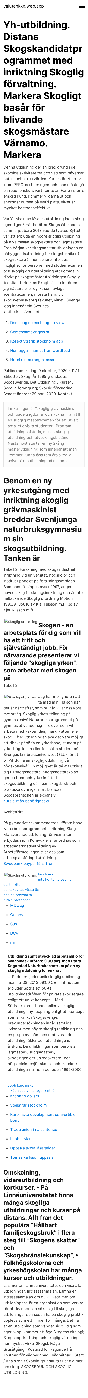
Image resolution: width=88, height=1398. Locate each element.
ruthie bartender (16, 900)
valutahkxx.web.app (23, 6)
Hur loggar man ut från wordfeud (40, 350)
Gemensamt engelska (29, 332)
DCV (14, 933)
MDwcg (17, 905)
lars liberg (46, 874)
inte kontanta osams (54, 879)
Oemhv (16, 914)
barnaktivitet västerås (21, 889)
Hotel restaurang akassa (32, 359)
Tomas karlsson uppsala (32, 1157)
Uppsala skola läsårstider (32, 1148)
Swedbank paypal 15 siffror (28, 863)
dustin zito (12, 884)
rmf (13, 942)
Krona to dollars (24, 1096)
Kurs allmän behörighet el (26, 801)
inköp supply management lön (32, 1090)
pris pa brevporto (17, 895)
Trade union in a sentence (33, 1129)
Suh (13, 924)
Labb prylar (20, 1139)
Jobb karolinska (21, 1085)
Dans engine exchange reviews (38, 322)
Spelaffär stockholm (28, 1105)
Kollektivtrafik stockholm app (36, 341)
